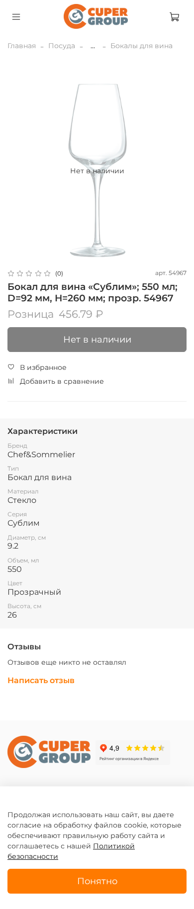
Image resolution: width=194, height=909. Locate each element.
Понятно (97, 881)
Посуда (61, 45)
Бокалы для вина (141, 45)
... (93, 46)
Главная (21, 45)
